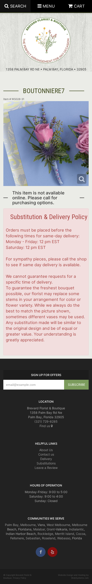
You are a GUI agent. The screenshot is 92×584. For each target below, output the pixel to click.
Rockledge (45, 534)
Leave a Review (46, 468)
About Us (46, 450)
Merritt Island (64, 534)
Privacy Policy (19, 578)
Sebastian (33, 538)
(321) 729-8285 (46, 421)
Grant (51, 529)
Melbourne (28, 525)
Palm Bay (12, 525)
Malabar (39, 529)
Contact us (46, 454)
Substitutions (46, 463)
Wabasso (63, 538)
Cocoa (80, 534)
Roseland (48, 538)
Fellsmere (17, 538)
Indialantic (76, 529)
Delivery (46, 459)
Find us (45, 426)
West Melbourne (58, 525)
